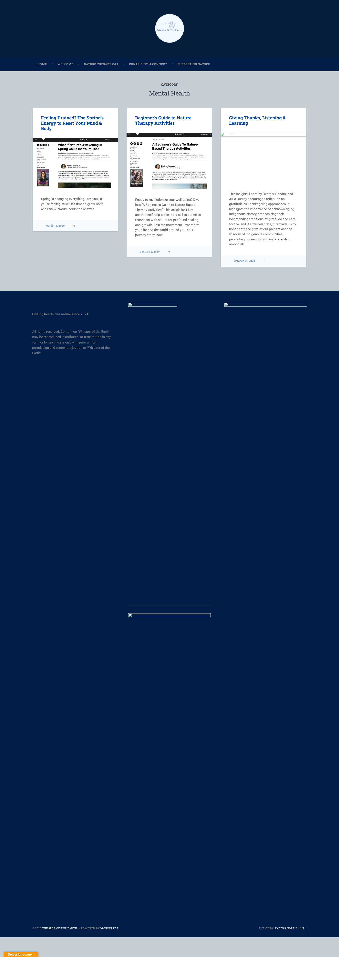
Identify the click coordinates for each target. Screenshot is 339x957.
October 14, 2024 (244, 261)
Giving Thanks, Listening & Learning (257, 120)
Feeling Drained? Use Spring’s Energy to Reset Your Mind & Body (72, 123)
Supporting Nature (194, 64)
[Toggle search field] (300, 64)
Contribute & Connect (148, 64)
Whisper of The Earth (59, 928)
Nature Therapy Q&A (101, 64)
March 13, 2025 (55, 225)
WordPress (109, 928)
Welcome (65, 64)
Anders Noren (285, 928)
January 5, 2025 (150, 251)
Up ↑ (304, 928)
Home (42, 64)
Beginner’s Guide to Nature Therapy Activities (163, 120)
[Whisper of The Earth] (169, 29)
